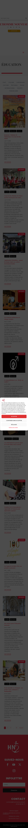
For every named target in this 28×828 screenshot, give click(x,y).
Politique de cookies (13, 427)
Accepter (14, 416)
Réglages (14, 424)
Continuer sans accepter (14, 420)
